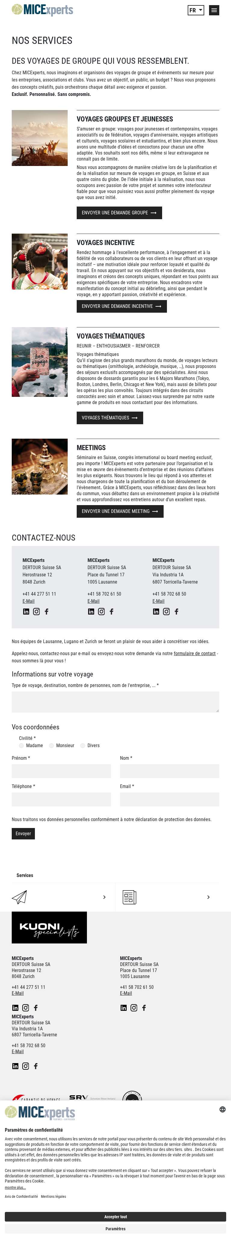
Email (127, 786)
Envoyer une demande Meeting (115, 511)
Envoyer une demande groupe (115, 213)
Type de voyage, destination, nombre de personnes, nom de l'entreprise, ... (85, 685)
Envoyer (23, 833)
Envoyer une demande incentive (117, 306)
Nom (126, 758)
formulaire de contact (195, 653)
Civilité (27, 738)
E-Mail (29, 601)
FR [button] (193, 10)
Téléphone (23, 786)
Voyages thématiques (105, 418)
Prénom (21, 758)
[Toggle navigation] (214, 10)
